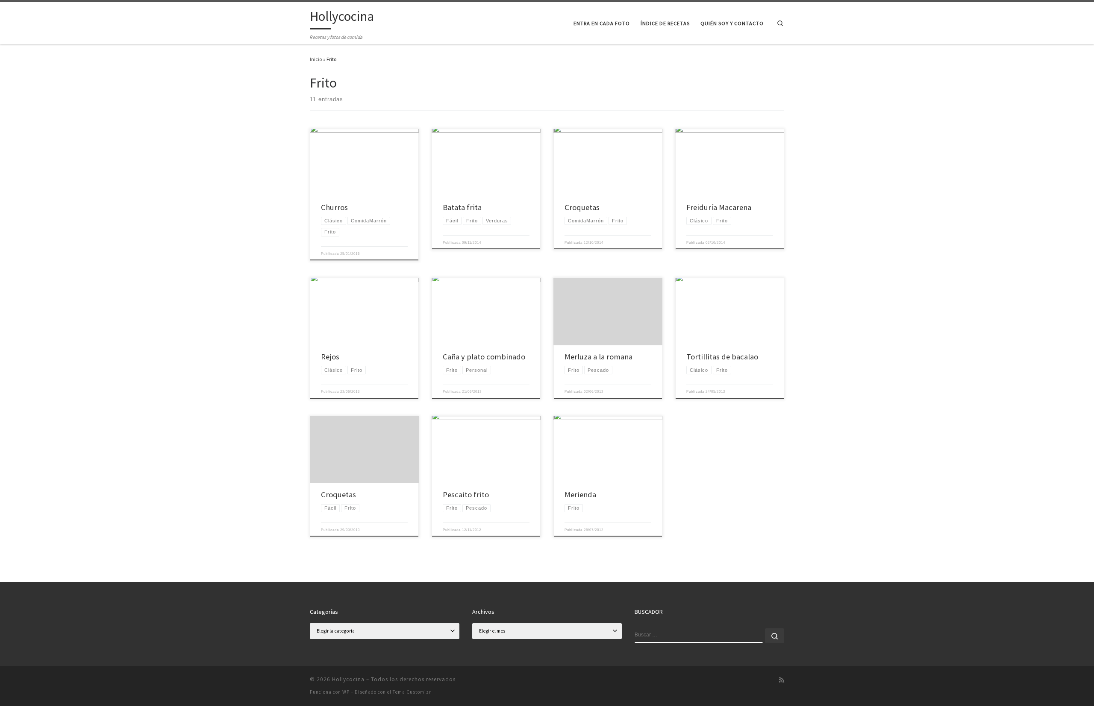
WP (346, 692)
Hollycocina (348, 679)
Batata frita (462, 207)
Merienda (580, 494)
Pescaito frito (466, 494)
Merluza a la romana (598, 357)
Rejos (330, 357)
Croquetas (582, 207)
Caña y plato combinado (484, 357)
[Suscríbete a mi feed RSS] (781, 680)
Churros (334, 207)
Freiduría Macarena (718, 207)
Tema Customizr (412, 692)
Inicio (316, 59)
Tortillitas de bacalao (722, 357)
